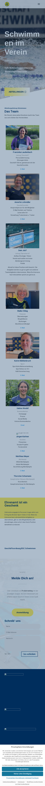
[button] (22, 774)
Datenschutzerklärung (9, 782)
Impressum (21, 782)
